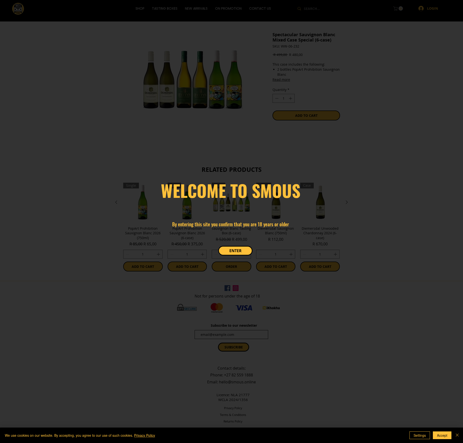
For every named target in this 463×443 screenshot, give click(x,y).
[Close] (457, 435)
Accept (442, 435)
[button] (235, 251)
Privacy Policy (144, 435)
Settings (420, 435)
